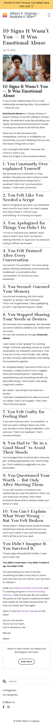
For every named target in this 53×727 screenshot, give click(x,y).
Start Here (26, 661)
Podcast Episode (29, 611)
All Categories (10, 694)
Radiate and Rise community (28, 588)
